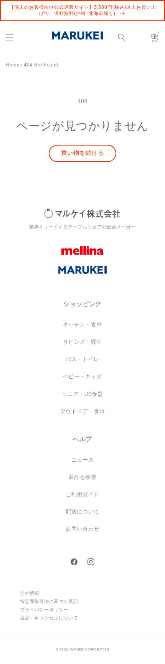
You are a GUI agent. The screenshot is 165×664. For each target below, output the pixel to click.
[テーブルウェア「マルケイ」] (82, 275)
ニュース (82, 460)
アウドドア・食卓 (82, 411)
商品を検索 (83, 477)
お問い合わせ (82, 529)
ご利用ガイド (82, 494)
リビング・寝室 (82, 342)
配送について (82, 511)
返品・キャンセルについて (49, 618)
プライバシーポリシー (44, 610)
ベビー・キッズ (82, 376)
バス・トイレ (82, 359)
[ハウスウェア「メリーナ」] (82, 256)
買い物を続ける (82, 152)
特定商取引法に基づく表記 (49, 601)
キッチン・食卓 (82, 324)
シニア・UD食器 (82, 394)
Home (12, 65)
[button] (9, 37)
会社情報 (29, 593)
